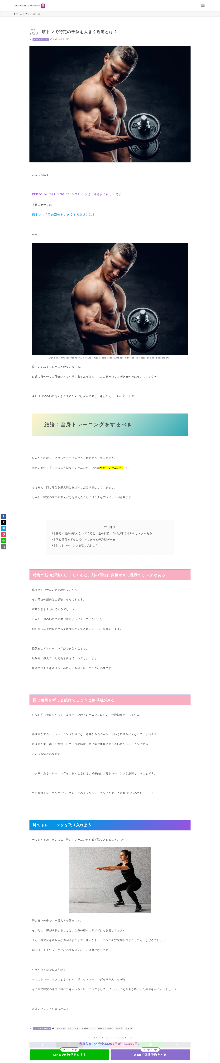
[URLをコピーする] (3, 546)
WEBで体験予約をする (150, 1054)
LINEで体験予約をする (69, 1054)
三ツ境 (119, 1028)
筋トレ (129, 1028)
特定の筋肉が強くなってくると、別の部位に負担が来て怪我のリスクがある (104, 533)
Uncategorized (40, 39)
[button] (3, 516)
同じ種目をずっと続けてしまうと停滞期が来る (85, 539)
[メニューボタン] (203, 5)
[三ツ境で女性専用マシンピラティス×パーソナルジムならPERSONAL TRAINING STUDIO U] (29, 6)
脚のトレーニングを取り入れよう (77, 545)
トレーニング (88, 1028)
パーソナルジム (105, 1028)
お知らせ (60, 1028)
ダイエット (73, 1028)
